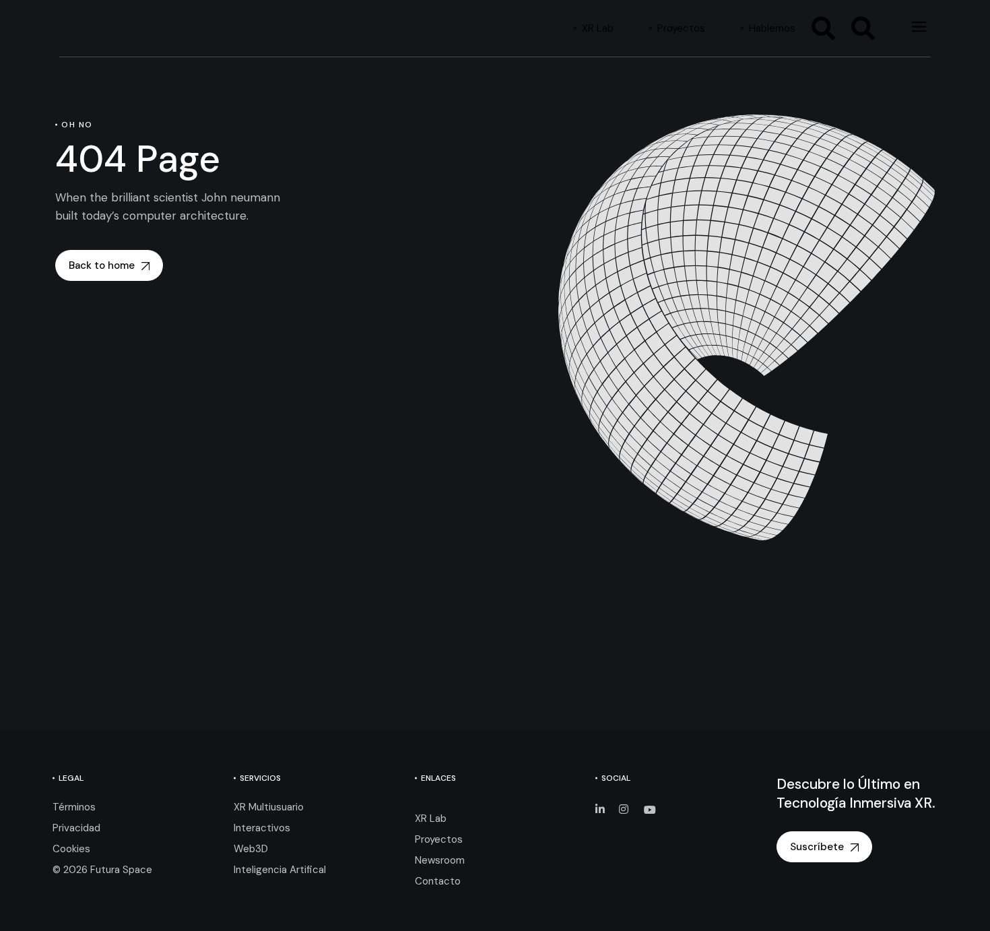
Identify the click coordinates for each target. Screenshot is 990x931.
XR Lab (431, 818)
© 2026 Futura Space (102, 869)
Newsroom (440, 860)
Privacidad (76, 828)
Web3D (251, 849)
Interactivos (262, 828)
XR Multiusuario (269, 807)
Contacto (438, 881)
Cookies (71, 849)
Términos (74, 807)
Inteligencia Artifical (280, 869)
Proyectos (439, 839)
